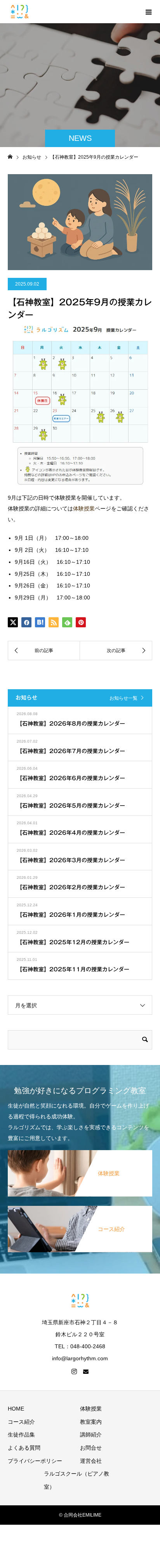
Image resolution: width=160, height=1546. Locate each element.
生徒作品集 (21, 1434)
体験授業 (84, 508)
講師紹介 (91, 1434)
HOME (16, 1409)
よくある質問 (24, 1448)
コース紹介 (21, 1422)
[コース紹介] (80, 1207)
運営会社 (91, 1461)
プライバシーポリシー (35, 1461)
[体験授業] (80, 1151)
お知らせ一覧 (123, 698)
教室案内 (91, 1422)
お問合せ (91, 1448)
